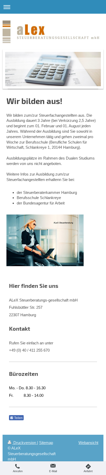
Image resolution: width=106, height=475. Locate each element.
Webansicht (88, 442)
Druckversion (24, 442)
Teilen (18, 418)
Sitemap (46, 442)
